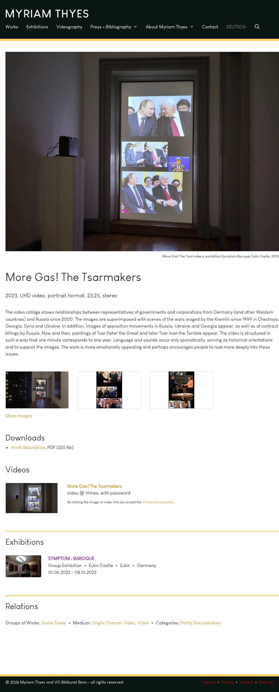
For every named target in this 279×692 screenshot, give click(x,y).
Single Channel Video (113, 622)
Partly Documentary (200, 622)
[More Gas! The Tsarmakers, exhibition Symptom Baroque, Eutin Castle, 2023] (142, 251)
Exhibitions (37, 26)
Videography (69, 26)
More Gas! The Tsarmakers (94, 486)
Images (24, 415)
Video (143, 622)
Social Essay (53, 622)
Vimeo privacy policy (158, 502)
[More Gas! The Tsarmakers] (36, 499)
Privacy (227, 682)
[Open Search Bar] (257, 26)
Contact (210, 26)
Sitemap (266, 682)
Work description (28, 447)
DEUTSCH (236, 26)
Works (11, 26)
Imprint (209, 682)
